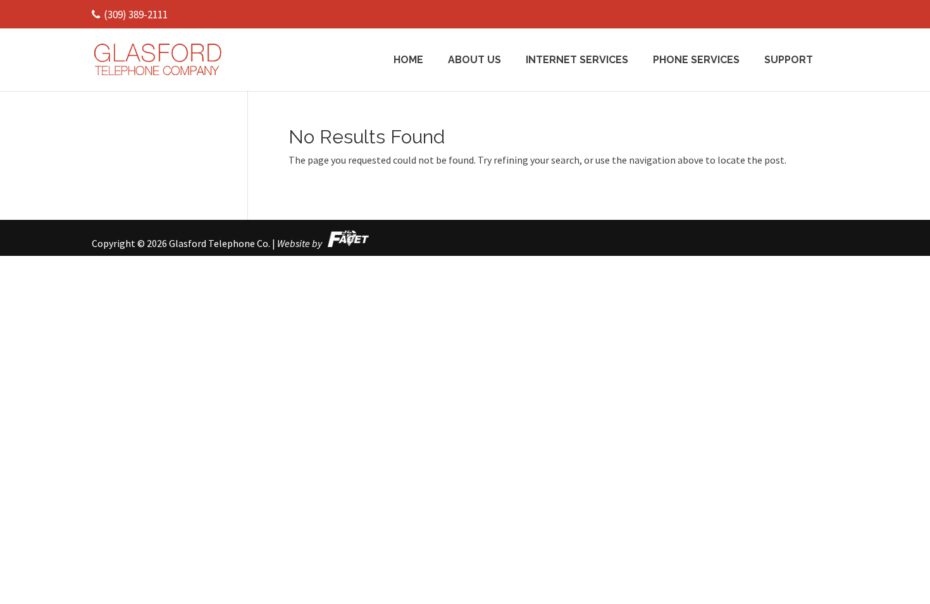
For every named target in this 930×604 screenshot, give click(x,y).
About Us (474, 61)
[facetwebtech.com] (346, 243)
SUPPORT (788, 61)
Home (408, 61)
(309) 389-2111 (136, 14)
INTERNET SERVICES (577, 61)
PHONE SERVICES (696, 61)
